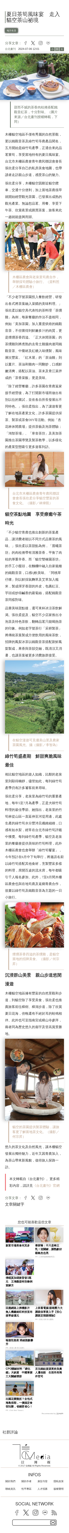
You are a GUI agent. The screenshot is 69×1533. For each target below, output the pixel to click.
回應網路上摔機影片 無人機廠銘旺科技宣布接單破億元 (19, 1311)
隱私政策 (59, 1481)
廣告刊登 (43, 1481)
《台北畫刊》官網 (46, 1185)
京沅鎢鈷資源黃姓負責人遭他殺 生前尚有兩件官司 (48, 1372)
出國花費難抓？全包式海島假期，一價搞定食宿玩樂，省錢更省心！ (19, 1402)
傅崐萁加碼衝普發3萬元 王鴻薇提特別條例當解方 (19, 1281)
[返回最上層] (64, 1518)
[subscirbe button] (53, 1522)
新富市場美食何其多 (18, 1245)
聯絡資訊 (10, 1488)
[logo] (31, 1454)
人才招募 (43, 1488)
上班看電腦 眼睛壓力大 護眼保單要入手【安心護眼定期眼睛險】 (49, 1311)
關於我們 (10, 1481)
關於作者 (26, 1481)
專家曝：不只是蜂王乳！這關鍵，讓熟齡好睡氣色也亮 (48, 1249)
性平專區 (26, 1488)
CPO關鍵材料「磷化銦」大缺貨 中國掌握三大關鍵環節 (19, 1372)
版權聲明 (59, 1488)
